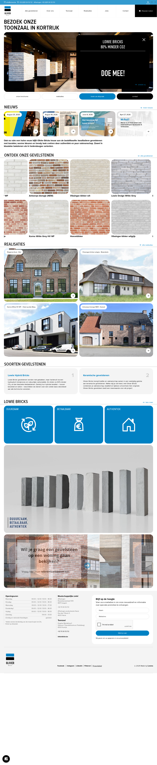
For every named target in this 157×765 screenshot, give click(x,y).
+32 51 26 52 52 (63, 631)
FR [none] (155, 2)
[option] (152, 2)
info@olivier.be (11, 2)
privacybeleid (123, 638)
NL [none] (148, 2)
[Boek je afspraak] (6, 759)
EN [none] (152, 2)
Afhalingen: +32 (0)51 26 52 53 (44, 2)
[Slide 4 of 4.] (78, 561)
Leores (150, 666)
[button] (9, 561)
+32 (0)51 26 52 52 (26, 2)
